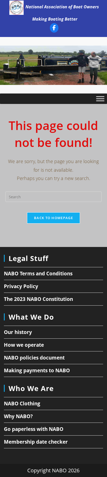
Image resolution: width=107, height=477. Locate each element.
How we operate (24, 345)
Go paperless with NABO (33, 429)
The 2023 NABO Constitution (38, 299)
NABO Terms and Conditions (38, 273)
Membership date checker (36, 441)
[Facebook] (54, 28)
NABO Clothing (22, 403)
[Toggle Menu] (100, 99)
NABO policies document (34, 357)
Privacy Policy (21, 286)
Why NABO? (18, 416)
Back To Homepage (53, 217)
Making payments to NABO (37, 370)
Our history (18, 332)
